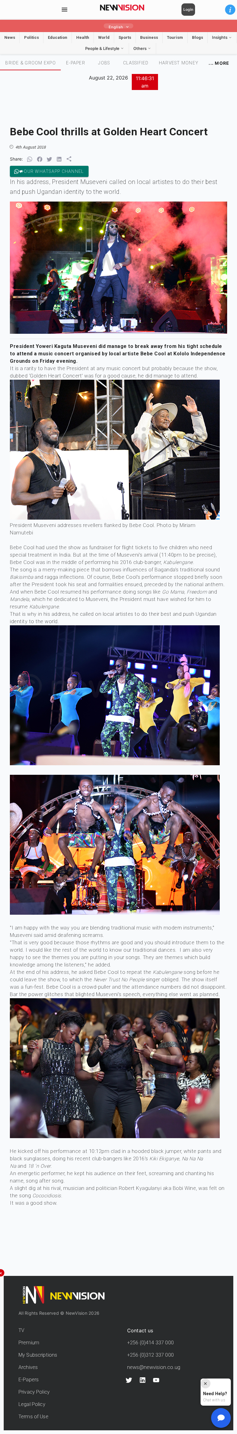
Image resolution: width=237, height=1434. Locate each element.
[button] (230, 9)
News (9, 37)
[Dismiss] (205, 1383)
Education (57, 37)
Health (82, 37)
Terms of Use (33, 1417)
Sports (124, 37)
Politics (31, 37)
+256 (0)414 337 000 (150, 1343)
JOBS (104, 62)
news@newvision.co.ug (153, 1367)
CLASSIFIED (136, 62)
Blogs (197, 37)
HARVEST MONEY (178, 62)
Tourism (175, 37)
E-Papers (29, 1380)
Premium (29, 1343)
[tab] (30, 62)
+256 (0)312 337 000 (150, 1355)
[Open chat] (221, 1418)
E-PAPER (75, 62)
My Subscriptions (38, 1355)
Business (149, 37)
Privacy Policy (34, 1392)
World (104, 37)
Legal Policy (32, 1404)
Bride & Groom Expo (30, 62)
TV (21, 1330)
